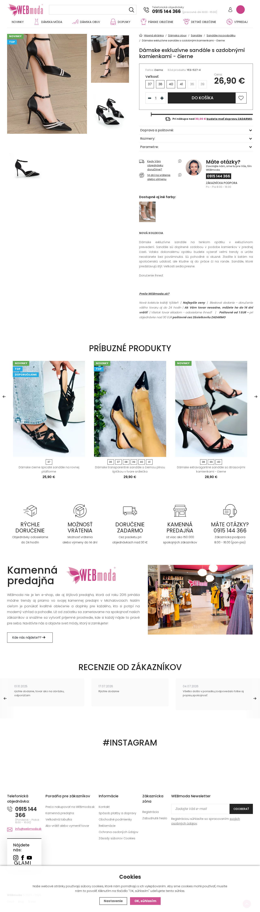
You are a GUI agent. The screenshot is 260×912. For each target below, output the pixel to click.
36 (192, 84)
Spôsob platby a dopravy (117, 813)
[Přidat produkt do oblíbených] (80, 452)
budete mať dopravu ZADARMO (229, 119)
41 (181, 84)
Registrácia (150, 812)
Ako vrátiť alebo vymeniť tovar (67, 826)
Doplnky (124, 22)
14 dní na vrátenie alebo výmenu (158, 177)
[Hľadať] (131, 10)
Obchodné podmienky (115, 819)
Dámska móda (51, 22)
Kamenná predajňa (60, 813)
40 (171, 84)
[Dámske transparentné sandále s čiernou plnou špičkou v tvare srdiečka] (130, 409)
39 (202, 84)
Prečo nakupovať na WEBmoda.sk (70, 807)
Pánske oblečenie (160, 22)
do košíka (202, 98)
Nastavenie (113, 901)
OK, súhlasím (145, 901)
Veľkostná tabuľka (59, 819)
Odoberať (241, 809)
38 (160, 84)
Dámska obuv (90, 22)
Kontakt (104, 807)
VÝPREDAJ (241, 22)
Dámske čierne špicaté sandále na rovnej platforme (49, 469)
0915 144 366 (166, 11)
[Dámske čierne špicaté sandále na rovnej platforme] (49, 409)
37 (150, 84)
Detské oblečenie (203, 22)
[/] (30, 511)
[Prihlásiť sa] (230, 10)
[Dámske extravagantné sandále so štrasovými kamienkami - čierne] (211, 409)
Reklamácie (107, 826)
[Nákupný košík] (240, 9)
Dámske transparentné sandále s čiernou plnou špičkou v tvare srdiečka (130, 469)
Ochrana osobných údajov (118, 832)
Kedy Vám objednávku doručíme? (155, 165)
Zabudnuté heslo (154, 818)
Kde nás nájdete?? (27, 637)
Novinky (18, 22)
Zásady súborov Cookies (117, 838)
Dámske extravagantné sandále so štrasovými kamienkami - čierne (211, 469)
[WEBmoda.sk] (15, 858)
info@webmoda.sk (28, 829)
